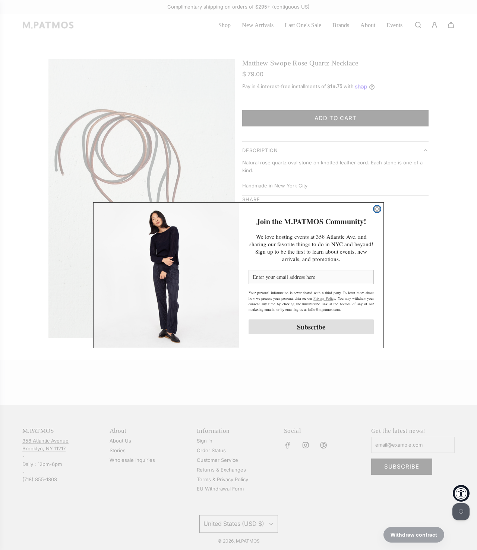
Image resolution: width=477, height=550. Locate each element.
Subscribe (311, 327)
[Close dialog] (377, 209)
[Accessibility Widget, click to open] (461, 493)
